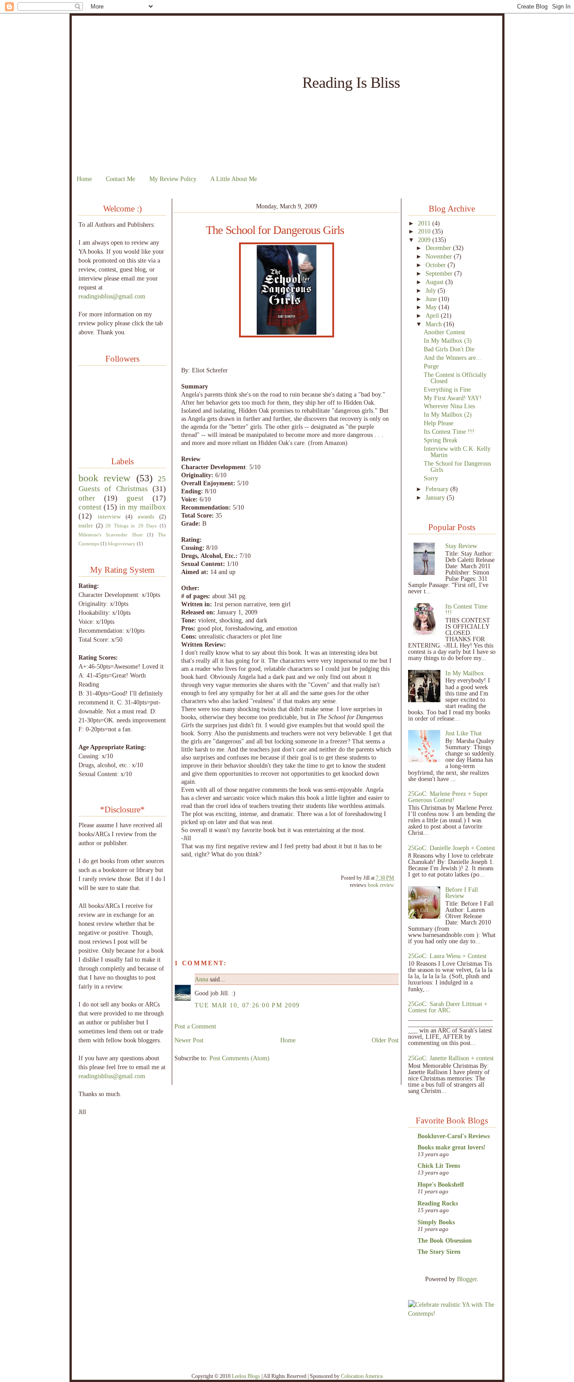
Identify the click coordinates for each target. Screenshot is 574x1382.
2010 (425, 231)
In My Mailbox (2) (448, 414)
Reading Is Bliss (351, 82)
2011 (425, 223)
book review (104, 478)
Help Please (438, 423)
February (438, 488)
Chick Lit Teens (438, 1165)
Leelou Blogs (246, 1376)
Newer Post (189, 1040)
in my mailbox (142, 507)
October (437, 264)
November (440, 256)
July (432, 290)
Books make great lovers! (451, 1147)
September (440, 273)
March (435, 324)
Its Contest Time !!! (449, 431)
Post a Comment (195, 1026)
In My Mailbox (464, 673)
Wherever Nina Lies (449, 406)
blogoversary (121, 543)
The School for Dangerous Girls (275, 230)
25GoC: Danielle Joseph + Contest (451, 847)
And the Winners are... (452, 357)
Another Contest (444, 332)
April (433, 315)
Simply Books (436, 1222)
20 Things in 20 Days (131, 525)
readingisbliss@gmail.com (111, 296)
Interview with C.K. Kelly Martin (457, 451)
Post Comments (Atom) (239, 1058)
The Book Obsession (444, 1240)
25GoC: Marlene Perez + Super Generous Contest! (448, 796)
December (439, 247)
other (86, 498)
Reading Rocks (437, 1203)
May (432, 307)
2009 (425, 239)
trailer (85, 526)
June (432, 298)
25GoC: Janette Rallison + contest (451, 1058)
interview (109, 517)
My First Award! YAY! (453, 398)
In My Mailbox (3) (448, 340)
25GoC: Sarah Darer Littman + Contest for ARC (447, 1007)
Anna (201, 979)
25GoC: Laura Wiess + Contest (447, 955)
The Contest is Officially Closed (455, 377)
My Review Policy (172, 178)
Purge (431, 366)
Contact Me (120, 178)
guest (135, 498)
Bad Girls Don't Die (449, 349)
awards (146, 517)
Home (84, 178)
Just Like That (463, 733)
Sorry (431, 478)
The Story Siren (439, 1251)
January (436, 497)
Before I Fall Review (461, 892)
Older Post (385, 1040)
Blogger (467, 1279)
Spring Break (440, 440)
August (435, 281)
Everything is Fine (447, 389)
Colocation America (362, 1376)
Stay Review (461, 545)
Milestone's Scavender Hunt (110, 534)
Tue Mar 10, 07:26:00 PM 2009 (247, 1005)
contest (89, 507)
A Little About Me (233, 178)
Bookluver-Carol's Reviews (453, 1136)
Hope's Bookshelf (440, 1184)
